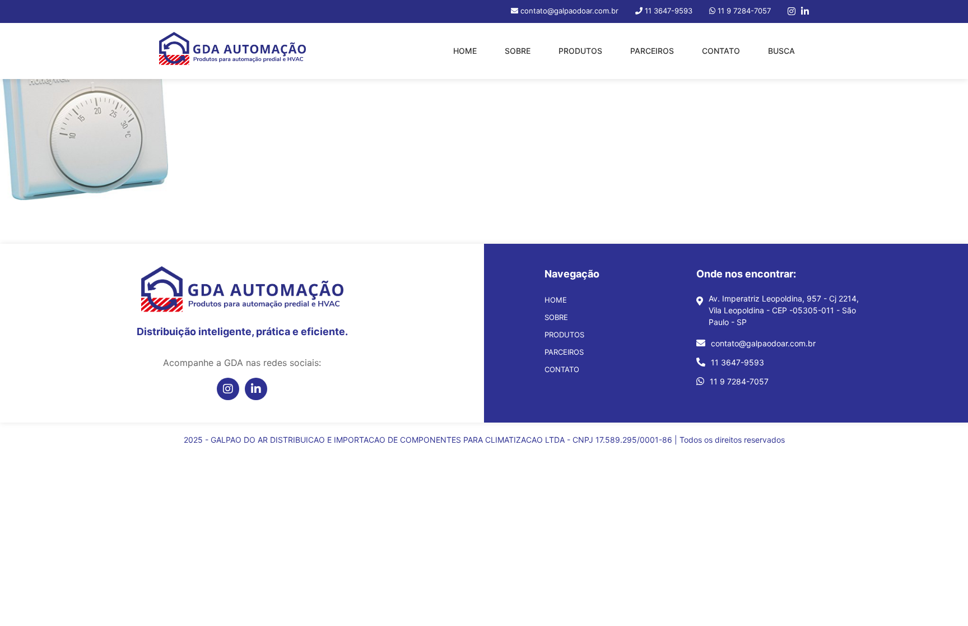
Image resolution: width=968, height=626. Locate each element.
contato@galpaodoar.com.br (763, 343)
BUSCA (781, 50)
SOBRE (517, 50)
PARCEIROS (652, 50)
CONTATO (721, 50)
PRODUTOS (580, 50)
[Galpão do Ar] (232, 51)
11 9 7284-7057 (739, 381)
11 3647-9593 (737, 362)
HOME (465, 50)
